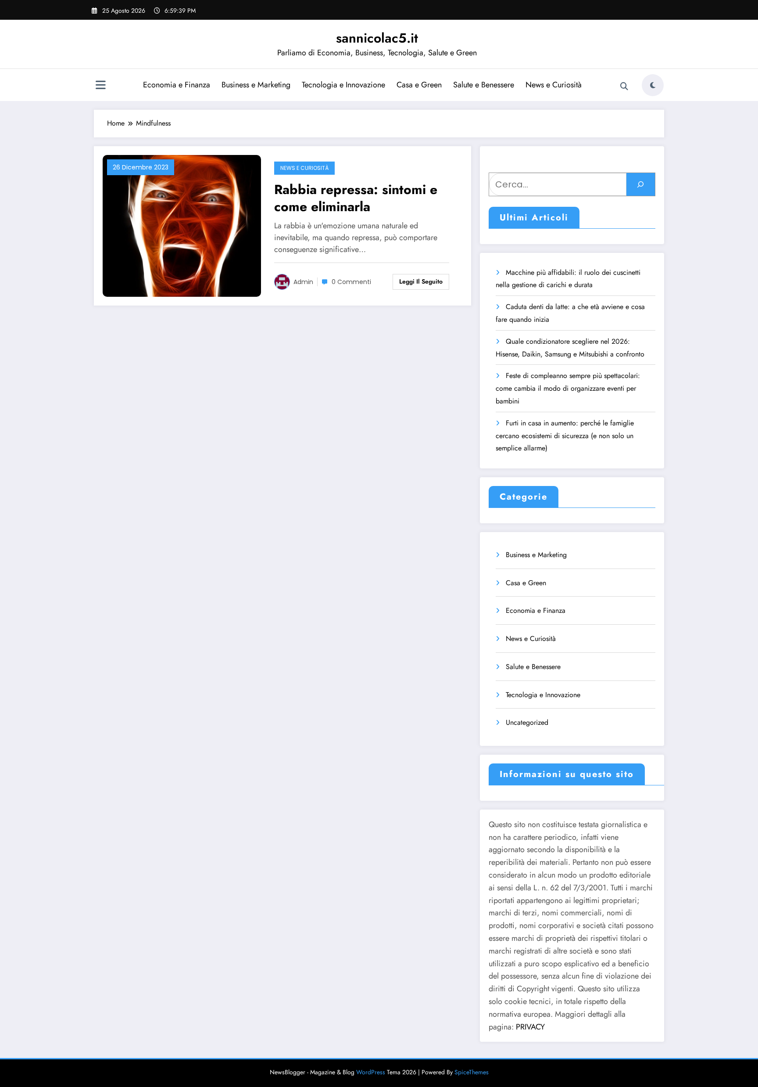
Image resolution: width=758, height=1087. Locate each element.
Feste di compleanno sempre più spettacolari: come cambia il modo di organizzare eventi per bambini (568, 388)
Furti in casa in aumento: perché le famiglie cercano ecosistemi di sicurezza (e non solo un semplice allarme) (565, 436)
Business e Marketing (256, 84)
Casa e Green (419, 84)
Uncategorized (527, 722)
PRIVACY (530, 1027)
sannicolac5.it (377, 38)
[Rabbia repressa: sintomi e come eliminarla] (182, 225)
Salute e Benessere (483, 84)
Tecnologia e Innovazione (343, 84)
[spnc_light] (653, 85)
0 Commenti (351, 281)
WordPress (370, 1072)
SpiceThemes (471, 1072)
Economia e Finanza (176, 84)
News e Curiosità (554, 84)
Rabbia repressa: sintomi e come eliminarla (355, 198)
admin (303, 281)
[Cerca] (624, 86)
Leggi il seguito (421, 281)
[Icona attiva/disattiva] (100, 86)
